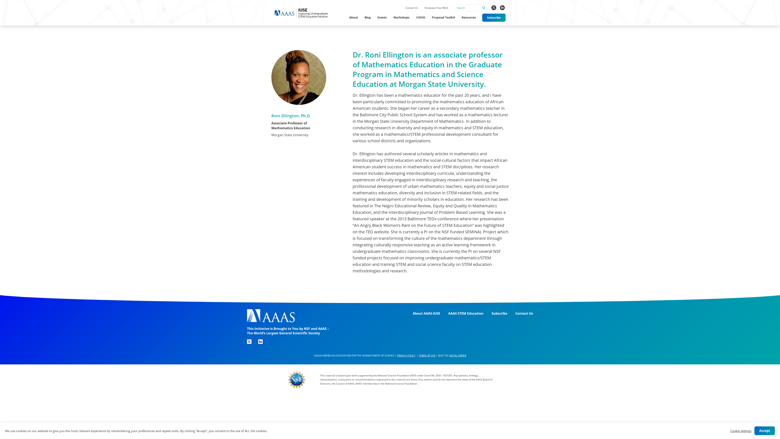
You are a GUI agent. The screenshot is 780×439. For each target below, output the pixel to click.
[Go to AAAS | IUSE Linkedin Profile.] (502, 7)
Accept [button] (764, 430)
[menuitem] (411, 8)
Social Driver (457, 355)
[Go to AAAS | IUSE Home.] (305, 13)
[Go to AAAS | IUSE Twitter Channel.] (493, 7)
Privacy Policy (406, 355)
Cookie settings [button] (740, 431)
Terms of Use (427, 355)
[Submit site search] (483, 10)
